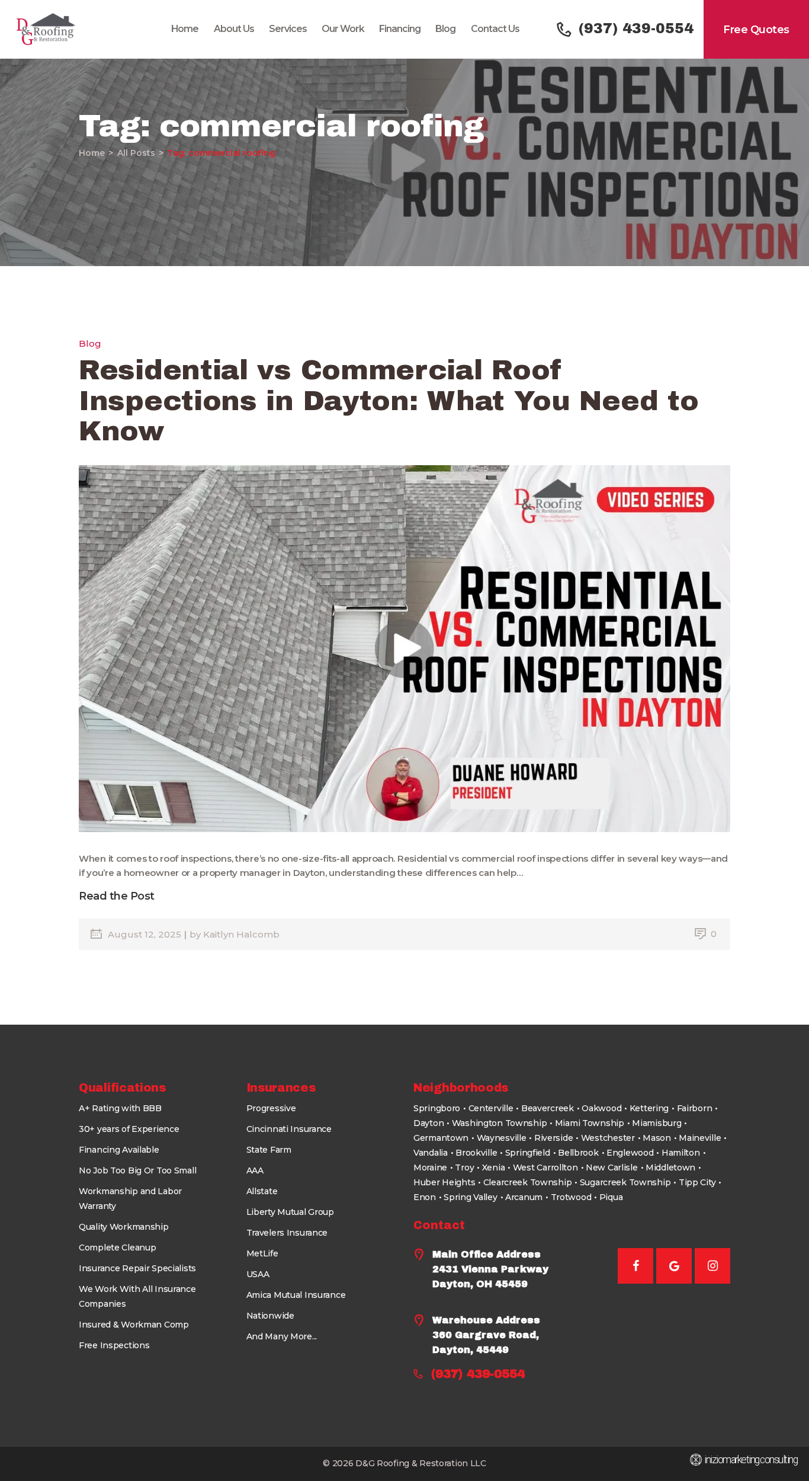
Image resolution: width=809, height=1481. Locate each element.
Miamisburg (656, 1123)
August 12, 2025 (146, 934)
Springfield (527, 1152)
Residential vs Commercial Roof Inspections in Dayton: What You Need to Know (388, 400)
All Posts (136, 153)
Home (92, 153)
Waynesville (502, 1138)
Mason (657, 1138)
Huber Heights (444, 1182)
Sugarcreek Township (625, 1182)
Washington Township (499, 1123)
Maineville (700, 1138)
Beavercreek (547, 1108)
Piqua (611, 1197)
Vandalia (430, 1152)
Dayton (428, 1123)
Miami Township (589, 1123)
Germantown (440, 1138)
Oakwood (601, 1108)
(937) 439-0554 (478, 1373)
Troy (464, 1167)
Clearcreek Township (527, 1182)
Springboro (436, 1108)
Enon (424, 1197)
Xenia (493, 1167)
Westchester (608, 1138)
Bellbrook (578, 1152)
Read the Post (117, 896)
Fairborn (694, 1108)
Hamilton (681, 1152)
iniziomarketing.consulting (750, 1460)
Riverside (553, 1138)
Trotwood (571, 1197)
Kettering (649, 1108)
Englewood (629, 1152)
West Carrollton (545, 1167)
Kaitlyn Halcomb (241, 934)
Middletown (670, 1167)
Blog (90, 343)
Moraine (430, 1167)
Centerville (490, 1108)
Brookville (476, 1152)
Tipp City (697, 1182)
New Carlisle (612, 1167)
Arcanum (523, 1197)
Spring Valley (470, 1197)
